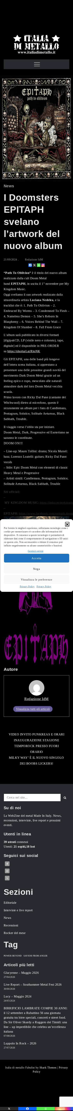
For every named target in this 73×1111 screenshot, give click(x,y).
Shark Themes (48, 1067)
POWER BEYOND (13, 956)
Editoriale (10, 902)
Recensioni (11, 925)
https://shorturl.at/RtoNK (23, 351)
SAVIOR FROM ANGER (35, 956)
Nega (36, 568)
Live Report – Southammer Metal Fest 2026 (33, 984)
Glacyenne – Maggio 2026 (21, 972)
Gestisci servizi (35, 551)
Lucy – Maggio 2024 (18, 996)
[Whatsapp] (38, 265)
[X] (34, 265)
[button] (67, 524)
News (9, 186)
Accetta (36, 558)
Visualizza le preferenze (36, 579)
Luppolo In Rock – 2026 (20, 1043)
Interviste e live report (18, 910)
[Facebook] (30, 265)
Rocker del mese (15, 933)
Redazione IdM (34, 259)
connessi (16, 842)
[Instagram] (43, 265)
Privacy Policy (27, 586)
